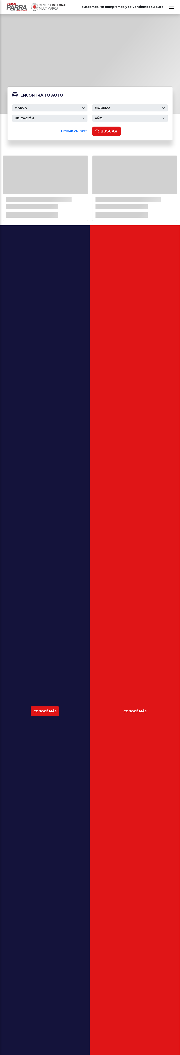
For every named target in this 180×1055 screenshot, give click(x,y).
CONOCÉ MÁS (45, 711)
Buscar (108, 131)
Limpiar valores (74, 131)
